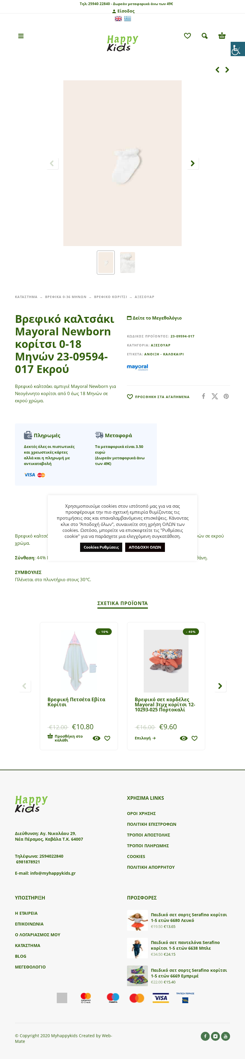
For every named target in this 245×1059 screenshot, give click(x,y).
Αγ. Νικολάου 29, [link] (58, 833)
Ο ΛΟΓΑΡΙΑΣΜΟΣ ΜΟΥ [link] (37, 934)
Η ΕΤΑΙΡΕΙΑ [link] (26, 913)
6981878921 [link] (28, 862)
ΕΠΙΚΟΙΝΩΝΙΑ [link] (29, 924)
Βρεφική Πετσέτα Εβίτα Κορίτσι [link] (76, 702)
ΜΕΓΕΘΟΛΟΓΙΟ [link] (30, 967)
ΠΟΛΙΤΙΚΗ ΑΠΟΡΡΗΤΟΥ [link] (151, 867)
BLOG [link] (20, 956)
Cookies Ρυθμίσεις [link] (101, 547)
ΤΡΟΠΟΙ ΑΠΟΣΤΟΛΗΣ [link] (148, 835)
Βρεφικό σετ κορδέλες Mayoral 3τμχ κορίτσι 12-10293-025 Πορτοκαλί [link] (165, 704)
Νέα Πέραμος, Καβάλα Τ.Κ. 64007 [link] (49, 839)
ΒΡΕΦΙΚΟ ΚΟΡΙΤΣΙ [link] (110, 296)
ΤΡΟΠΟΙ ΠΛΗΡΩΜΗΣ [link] (148, 845)
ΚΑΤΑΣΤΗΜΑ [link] (26, 296)
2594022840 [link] (51, 856)
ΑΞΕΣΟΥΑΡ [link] (144, 296)
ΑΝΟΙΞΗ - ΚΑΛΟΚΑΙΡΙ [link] (164, 354)
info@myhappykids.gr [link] (53, 873)
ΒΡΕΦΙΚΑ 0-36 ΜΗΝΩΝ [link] (66, 296)
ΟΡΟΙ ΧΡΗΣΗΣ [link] (141, 813)
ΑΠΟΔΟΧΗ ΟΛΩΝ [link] (145, 547)
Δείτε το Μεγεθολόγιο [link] (156, 318)
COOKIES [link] (136, 856)
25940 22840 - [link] (100, 3)
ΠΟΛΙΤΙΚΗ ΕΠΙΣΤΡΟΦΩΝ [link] (151, 824)
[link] (238, 49)
